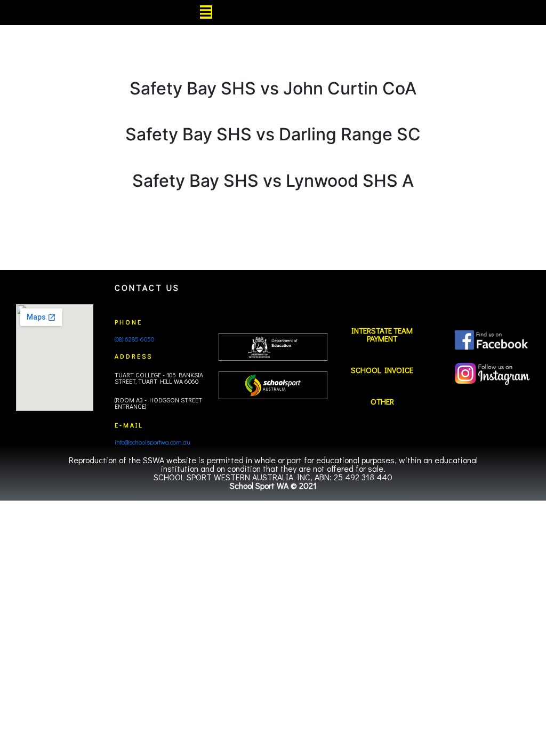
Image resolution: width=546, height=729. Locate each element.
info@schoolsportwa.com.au (152, 442)
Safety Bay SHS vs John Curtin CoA (273, 88)
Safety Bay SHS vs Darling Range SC (273, 134)
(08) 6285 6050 (134, 339)
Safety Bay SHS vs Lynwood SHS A (273, 180)
